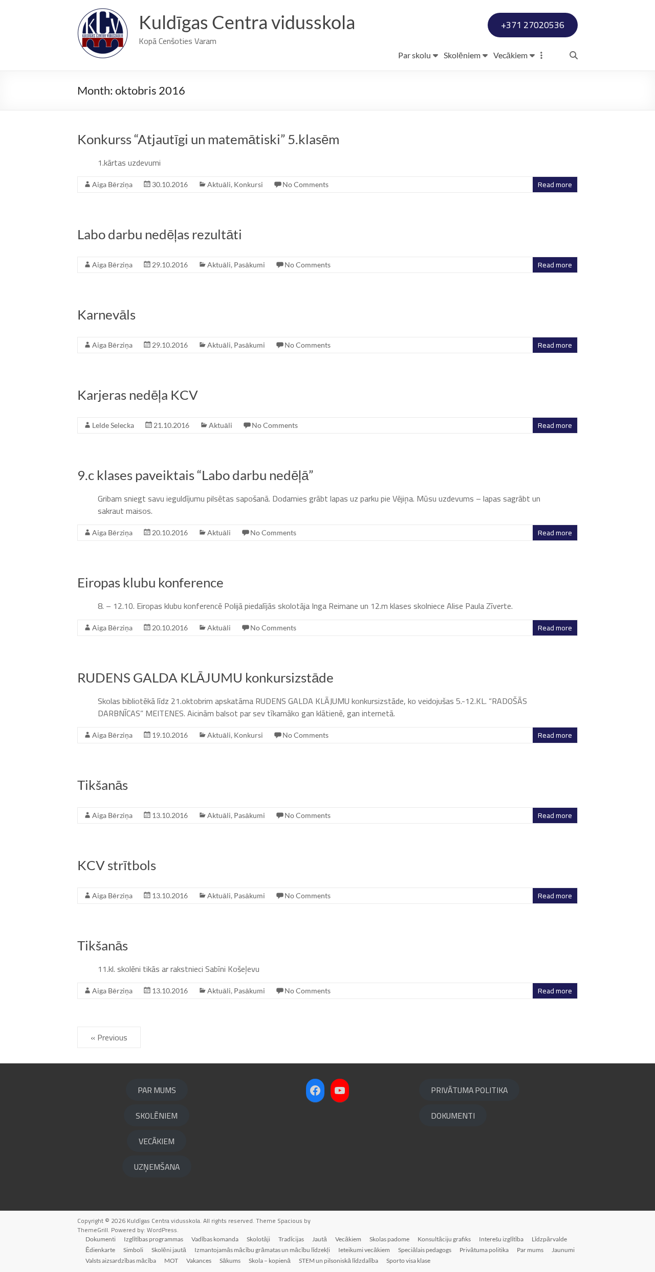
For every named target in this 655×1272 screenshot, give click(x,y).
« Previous (109, 1037)
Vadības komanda (214, 1239)
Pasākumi (249, 264)
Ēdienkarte (100, 1250)
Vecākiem (510, 55)
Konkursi (248, 184)
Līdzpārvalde (549, 1239)
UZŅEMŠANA (157, 1166)
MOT (171, 1260)
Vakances (198, 1260)
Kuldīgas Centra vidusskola (247, 22)
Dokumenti (100, 1239)
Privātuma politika (484, 1250)
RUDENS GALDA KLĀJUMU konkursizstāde (205, 677)
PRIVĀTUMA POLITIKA (469, 1090)
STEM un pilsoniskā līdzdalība (338, 1260)
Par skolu (414, 55)
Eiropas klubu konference (150, 582)
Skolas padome (389, 1239)
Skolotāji (258, 1239)
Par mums (530, 1250)
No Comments (305, 184)
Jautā (319, 1239)
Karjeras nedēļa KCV (137, 395)
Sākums (230, 1260)
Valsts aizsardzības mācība (120, 1260)
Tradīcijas (291, 1239)
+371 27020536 (532, 24)
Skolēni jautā (168, 1250)
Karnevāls (106, 314)
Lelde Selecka (113, 425)
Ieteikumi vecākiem (364, 1250)
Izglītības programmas (153, 1239)
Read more (555, 184)
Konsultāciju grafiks (444, 1239)
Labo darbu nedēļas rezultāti (159, 234)
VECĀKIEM (156, 1141)
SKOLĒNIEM (157, 1115)
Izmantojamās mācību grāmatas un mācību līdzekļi (262, 1250)
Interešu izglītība (501, 1239)
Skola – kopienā (270, 1260)
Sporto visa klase (408, 1260)
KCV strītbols (116, 865)
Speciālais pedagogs (424, 1250)
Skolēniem (462, 55)
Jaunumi (563, 1250)
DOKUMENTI (453, 1115)
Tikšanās (102, 785)
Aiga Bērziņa (112, 184)
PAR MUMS (157, 1090)
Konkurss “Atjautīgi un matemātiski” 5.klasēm (208, 139)
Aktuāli (219, 184)
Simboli (133, 1250)
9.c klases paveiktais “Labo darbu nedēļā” (195, 475)
